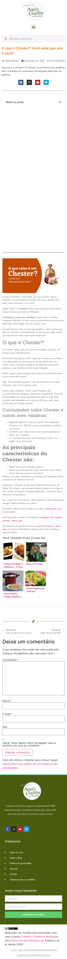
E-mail (7, 713)
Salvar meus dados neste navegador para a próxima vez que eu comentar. (29, 744)
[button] (33, 27)
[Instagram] (29, 82)
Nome (7, 701)
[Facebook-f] (7, 829)
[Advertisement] (33, 144)
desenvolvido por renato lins (33, 955)
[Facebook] (20, 82)
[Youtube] (37, 82)
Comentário (10, 660)
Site (4, 727)
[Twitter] (46, 82)
